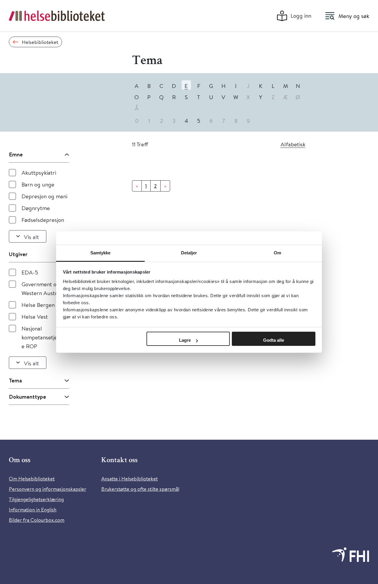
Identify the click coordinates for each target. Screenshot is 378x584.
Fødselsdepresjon (43, 219)
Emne (16, 154)
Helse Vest (35, 316)
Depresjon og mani (44, 196)
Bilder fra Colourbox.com (36, 519)
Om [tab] (277, 252)
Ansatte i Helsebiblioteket (129, 478)
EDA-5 (30, 272)
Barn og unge (38, 184)
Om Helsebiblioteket (32, 478)
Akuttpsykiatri (39, 172)
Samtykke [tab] (100, 252)
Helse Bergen (38, 304)
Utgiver (18, 254)
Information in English (32, 509)
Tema (15, 380)
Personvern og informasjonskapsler (47, 488)
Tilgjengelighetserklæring (36, 499)
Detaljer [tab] (189, 252)
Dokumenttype (27, 396)
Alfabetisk (293, 144)
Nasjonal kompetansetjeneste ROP (45, 337)
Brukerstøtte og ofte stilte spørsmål (140, 488)
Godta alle (273, 340)
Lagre (185, 340)
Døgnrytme (36, 208)
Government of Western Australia (43, 288)
